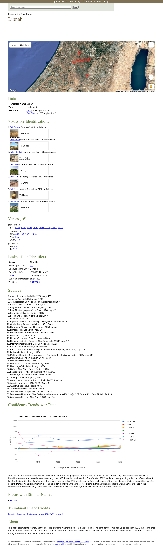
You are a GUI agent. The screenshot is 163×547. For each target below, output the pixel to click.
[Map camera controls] (151, 77)
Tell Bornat (15, 127)
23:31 (27, 234)
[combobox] (40, 7)
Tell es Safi (15, 201)
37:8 (15, 246)
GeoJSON (30, 113)
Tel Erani (14, 176)
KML (28, 110)
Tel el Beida (15, 152)
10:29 (17, 227)
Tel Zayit (14, 164)
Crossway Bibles (59, 544)
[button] (78, 61)
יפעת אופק (49, 514)
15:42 (54, 227)
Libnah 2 (14, 500)
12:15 (47, 227)
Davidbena (31, 514)
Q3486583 (35, 282)
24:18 (34, 234)
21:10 (17, 239)
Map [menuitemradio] (14, 45)
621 (31, 265)
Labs (99, 1)
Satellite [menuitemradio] (24, 45)
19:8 (22, 234)
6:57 (17, 237)
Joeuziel (12, 514)
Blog (106, 1)
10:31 (29, 227)
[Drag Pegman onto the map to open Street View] (151, 86)
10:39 (41, 227)
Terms (152, 91)
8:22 (17, 234)
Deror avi (21, 514)
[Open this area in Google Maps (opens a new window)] (13, 90)
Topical (89, 1)
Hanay (41, 514)
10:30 (23, 227)
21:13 (60, 227)
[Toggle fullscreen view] (151, 45)
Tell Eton (14, 189)
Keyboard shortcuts (122, 91)
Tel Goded (15, 139)
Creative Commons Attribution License (73, 542)
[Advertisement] (137, 23)
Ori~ (64, 514)
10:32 (35, 227)
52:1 (15, 249)
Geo (75, 1)
